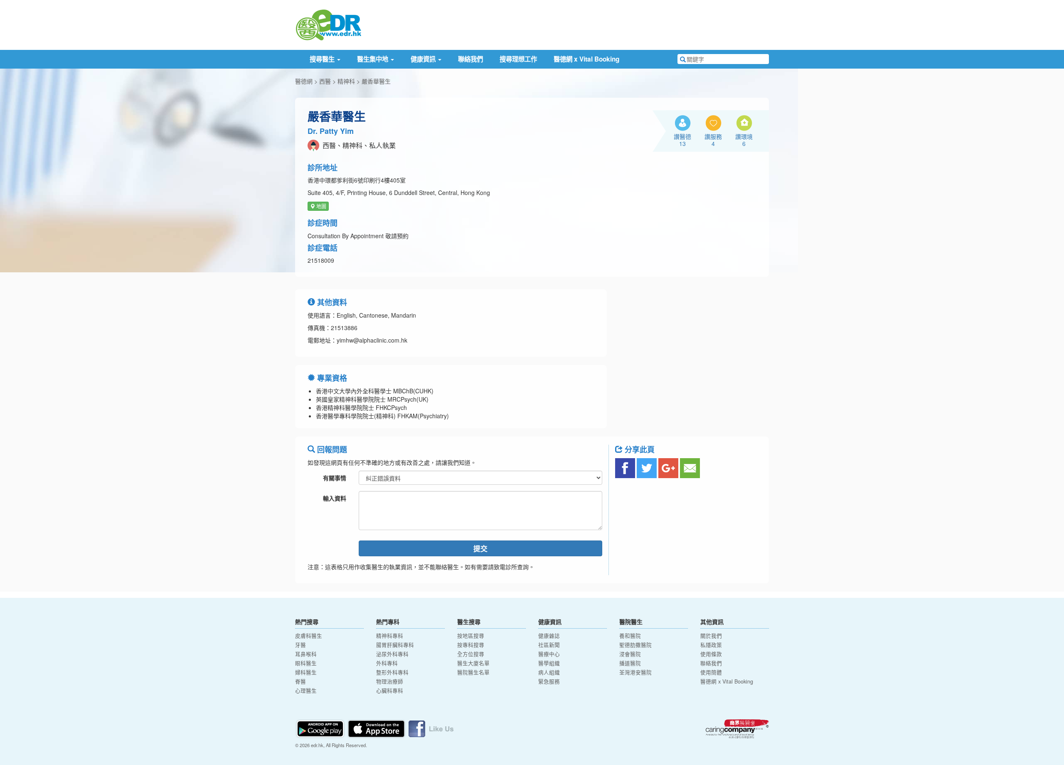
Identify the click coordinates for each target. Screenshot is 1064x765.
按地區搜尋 (470, 635)
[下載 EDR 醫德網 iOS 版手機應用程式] (377, 728)
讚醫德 (682, 139)
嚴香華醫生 (376, 81)
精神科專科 (389, 635)
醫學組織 (549, 663)
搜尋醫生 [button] (323, 59)
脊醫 (300, 681)
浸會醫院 (630, 654)
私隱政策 (711, 645)
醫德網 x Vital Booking (586, 59)
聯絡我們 (470, 59)
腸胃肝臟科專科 (395, 645)
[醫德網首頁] (328, 24)
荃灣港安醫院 (635, 672)
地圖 (320, 206)
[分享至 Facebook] (625, 468)
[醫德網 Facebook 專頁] (431, 728)
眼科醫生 (306, 663)
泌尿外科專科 (392, 654)
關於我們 (711, 635)
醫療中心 (549, 654)
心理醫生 (306, 690)
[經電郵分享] (690, 468)
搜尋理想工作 (518, 59)
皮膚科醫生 (308, 635)
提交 (480, 548)
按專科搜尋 (470, 645)
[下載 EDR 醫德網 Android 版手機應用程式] (321, 728)
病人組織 (549, 672)
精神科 (346, 81)
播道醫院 (630, 663)
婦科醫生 (306, 672)
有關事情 (334, 478)
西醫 (325, 81)
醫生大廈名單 (473, 663)
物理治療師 (389, 681)
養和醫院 (630, 635)
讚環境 (744, 139)
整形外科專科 (392, 672)
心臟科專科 (389, 690)
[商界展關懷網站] (737, 728)
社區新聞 (549, 645)
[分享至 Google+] (668, 468)
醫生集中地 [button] (373, 59)
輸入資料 (334, 498)
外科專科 (387, 663)
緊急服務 (549, 681)
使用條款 (711, 654)
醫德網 (304, 81)
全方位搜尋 (470, 654)
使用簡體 (711, 672)
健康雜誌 (549, 635)
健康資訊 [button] (424, 59)
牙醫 (300, 645)
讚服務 (713, 139)
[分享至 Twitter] (647, 468)
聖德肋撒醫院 (635, 645)
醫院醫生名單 (473, 672)
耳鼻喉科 (306, 654)
